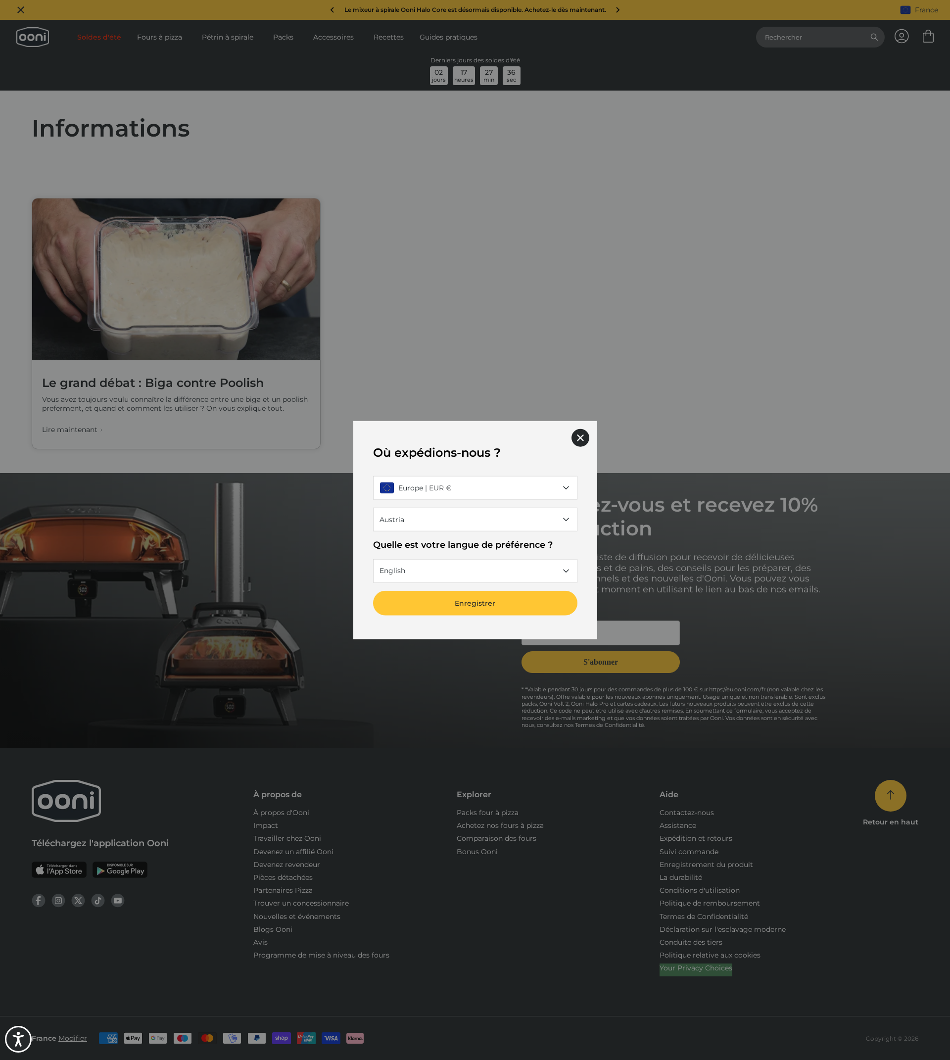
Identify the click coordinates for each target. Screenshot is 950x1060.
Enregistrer (475, 602)
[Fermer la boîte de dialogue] (580, 438)
